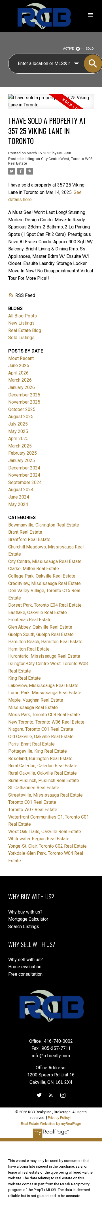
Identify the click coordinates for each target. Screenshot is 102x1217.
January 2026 (21, 387)
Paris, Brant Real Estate (31, 744)
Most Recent (21, 358)
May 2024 (18, 504)
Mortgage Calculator (28, 919)
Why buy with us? (25, 912)
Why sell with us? (25, 959)
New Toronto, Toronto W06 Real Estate (46, 722)
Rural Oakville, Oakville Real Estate (42, 773)
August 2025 (20, 416)
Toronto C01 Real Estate (32, 802)
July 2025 (18, 424)
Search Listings (23, 926)
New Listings (21, 323)
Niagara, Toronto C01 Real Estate (40, 729)
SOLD (90, 48)
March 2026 (20, 380)
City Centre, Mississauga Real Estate (45, 561)
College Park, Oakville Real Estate (41, 576)
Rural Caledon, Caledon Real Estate (42, 765)
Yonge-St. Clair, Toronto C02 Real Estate (47, 846)
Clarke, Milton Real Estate (33, 568)
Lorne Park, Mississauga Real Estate (44, 692)
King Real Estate (24, 678)
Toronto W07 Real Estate (32, 809)
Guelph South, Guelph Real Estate (41, 634)
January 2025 (21, 460)
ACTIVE (68, 48)
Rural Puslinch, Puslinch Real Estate (43, 780)
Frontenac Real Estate (30, 619)
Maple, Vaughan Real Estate (35, 700)
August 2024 (20, 489)
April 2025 (18, 438)
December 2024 (24, 468)
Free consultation (25, 974)
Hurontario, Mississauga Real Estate (44, 656)
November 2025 (24, 402)
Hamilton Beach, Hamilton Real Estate (45, 641)
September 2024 (25, 482)
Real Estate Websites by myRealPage (51, 1123)
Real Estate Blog (24, 330)
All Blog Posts (22, 316)
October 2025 (21, 409)
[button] (39, 1095)
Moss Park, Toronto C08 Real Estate (44, 714)
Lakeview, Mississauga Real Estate (43, 685)
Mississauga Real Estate (33, 707)
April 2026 (18, 373)
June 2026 (18, 365)
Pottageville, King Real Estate (37, 751)
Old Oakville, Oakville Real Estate (41, 736)
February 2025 (22, 453)
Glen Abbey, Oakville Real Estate (40, 627)
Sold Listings (21, 337)
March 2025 (20, 446)
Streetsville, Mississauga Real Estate (45, 795)
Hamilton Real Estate (29, 649)
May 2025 (18, 431)
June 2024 (18, 497)
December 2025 (24, 395)
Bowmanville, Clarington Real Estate (43, 525)
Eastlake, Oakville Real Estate (37, 612)
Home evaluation (24, 966)
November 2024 (24, 475)
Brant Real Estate (25, 532)
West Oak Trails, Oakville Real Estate (44, 831)
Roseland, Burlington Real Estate (40, 758)
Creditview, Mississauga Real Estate (44, 583)
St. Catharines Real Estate (33, 787)
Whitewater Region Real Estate (38, 838)
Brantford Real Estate (29, 539)
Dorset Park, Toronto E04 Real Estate (45, 605)
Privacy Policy (59, 1117)
